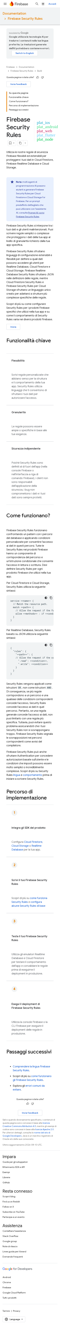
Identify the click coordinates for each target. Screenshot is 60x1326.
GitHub (6, 1182)
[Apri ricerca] (37, 4)
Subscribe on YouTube (13, 1211)
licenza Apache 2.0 (44, 1129)
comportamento (32, 775)
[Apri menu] (5, 4)
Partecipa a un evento (13, 1217)
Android (7, 1277)
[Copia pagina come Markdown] (20, 143)
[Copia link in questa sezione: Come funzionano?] (9, 522)
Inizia (13, 326)
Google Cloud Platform (14, 1292)
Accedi (52, 3)
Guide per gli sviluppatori (15, 1161)
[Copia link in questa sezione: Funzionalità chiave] (9, 347)
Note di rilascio (10, 1246)
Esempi (6, 1172)
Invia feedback (18, 84)
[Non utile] (42, 77)
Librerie (6, 1177)
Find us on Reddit (11, 1201)
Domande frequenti (13, 1256)
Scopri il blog (9, 1196)
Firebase (10, 67)
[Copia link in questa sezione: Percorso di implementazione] (50, 798)
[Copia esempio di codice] (51, 597)
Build (39, 71)
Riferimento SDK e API (14, 1167)
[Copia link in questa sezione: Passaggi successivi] (9, 1058)
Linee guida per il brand (14, 1251)
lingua (16, 775)
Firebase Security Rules (25, 19)
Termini (6, 1311)
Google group (10, 1241)
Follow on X (8, 1206)
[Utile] (37, 77)
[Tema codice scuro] (45, 597)
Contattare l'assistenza (14, 1231)
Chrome (7, 1282)
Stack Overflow (10, 1236)
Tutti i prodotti (9, 1297)
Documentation (14, 14)
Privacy (16, 1311)
